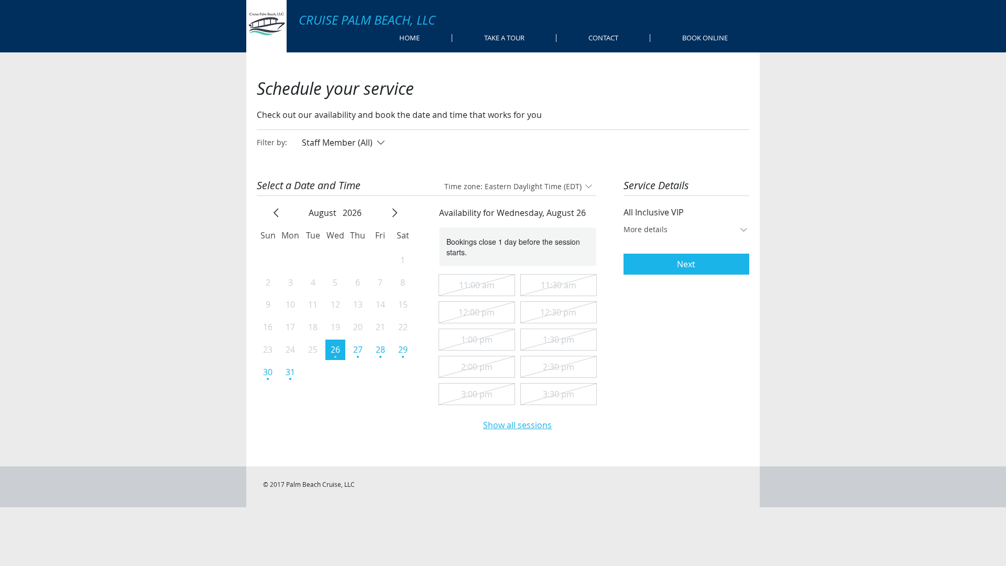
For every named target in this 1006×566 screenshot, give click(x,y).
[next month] (394, 212)
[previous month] (276, 212)
